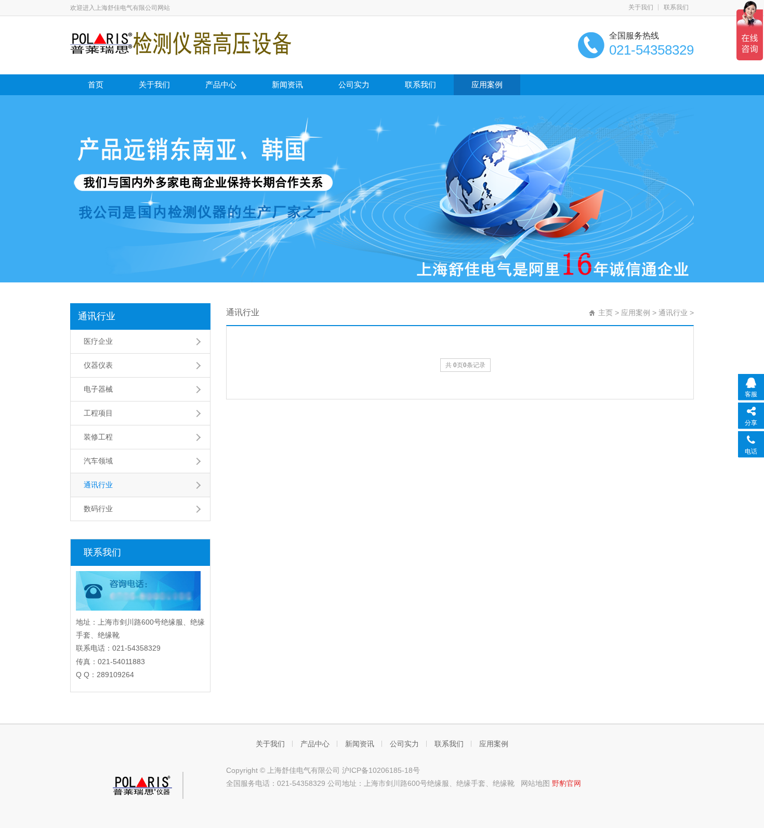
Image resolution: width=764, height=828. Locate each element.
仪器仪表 (98, 365)
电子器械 (98, 389)
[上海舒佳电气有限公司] (180, 42)
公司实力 (354, 84)
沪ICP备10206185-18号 (381, 770)
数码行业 (98, 508)
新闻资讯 (287, 84)
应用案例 (487, 84)
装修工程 (98, 437)
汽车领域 (98, 461)
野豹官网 (566, 783)
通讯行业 (96, 316)
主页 (605, 312)
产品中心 (220, 84)
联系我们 (676, 7)
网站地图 (535, 783)
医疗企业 (98, 341)
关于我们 (640, 7)
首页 (95, 84)
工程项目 (98, 413)
